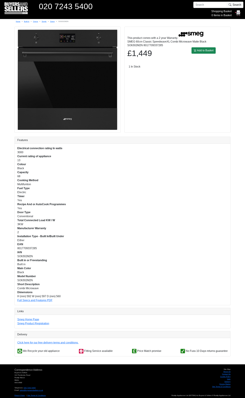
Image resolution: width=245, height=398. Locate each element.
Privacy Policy (19, 395)
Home (18, 21)
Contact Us (226, 374)
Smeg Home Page (28, 319)
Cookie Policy (225, 377)
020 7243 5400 (30, 388)
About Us (226, 371)
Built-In (26, 21)
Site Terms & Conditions (221, 387)
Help (228, 379)
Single (44, 21)
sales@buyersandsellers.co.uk (31, 390)
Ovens (35, 21)
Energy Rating (225, 384)
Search (237, 4)
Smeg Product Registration (33, 323)
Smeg (52, 21)
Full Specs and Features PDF (34, 300)
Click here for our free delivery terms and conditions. (47, 342)
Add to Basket (205, 50)
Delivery (227, 381)
